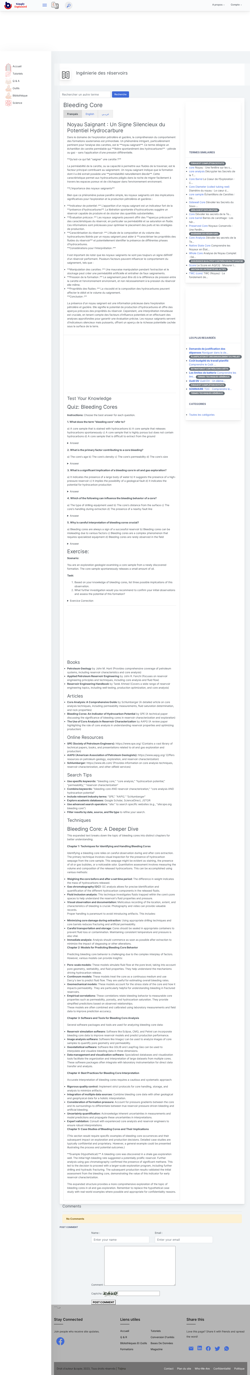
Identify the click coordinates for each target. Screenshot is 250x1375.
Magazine (157, 1349)
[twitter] (217, 1348)
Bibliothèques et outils (133, 1343)
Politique (239, 1368)
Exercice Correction (81, 600)
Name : (95, 1232)
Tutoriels (18, 73)
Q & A (16, 80)
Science (17, 102)
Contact (168, 1368)
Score (192, 265)
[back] (243, 1368)
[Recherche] (68, 5)
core (191, 167)
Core (192, 214)
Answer (74, 443)
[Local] (55, 5)
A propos (217, 4)
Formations (126, 1349)
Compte (235, 4)
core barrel (195, 217)
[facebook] (60, 1340)
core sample (196, 194)
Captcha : (97, 1293)
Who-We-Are (202, 1368)
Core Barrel (195, 179)
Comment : (97, 1284)
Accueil (17, 66)
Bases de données (162, 1343)
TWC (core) (196, 273)
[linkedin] (199, 1347)
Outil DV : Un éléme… (207, 380)
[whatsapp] (226, 1348)
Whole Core (196, 253)
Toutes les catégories (201, 414)
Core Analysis (197, 237)
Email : (159, 1232)
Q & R (123, 1337)
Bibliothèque (20, 95)
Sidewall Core (197, 202)
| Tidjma (121, 1368)
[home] (16, 5)
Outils (16, 88)
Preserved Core (198, 225)
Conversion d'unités (162, 1337)
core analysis (197, 171)
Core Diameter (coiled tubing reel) (209, 186)
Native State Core (199, 245)
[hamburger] (44, 5)
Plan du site (184, 1368)
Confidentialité (222, 1368)
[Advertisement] (110, 25)
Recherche (120, 94)
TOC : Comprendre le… (210, 388)
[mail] (191, 1348)
